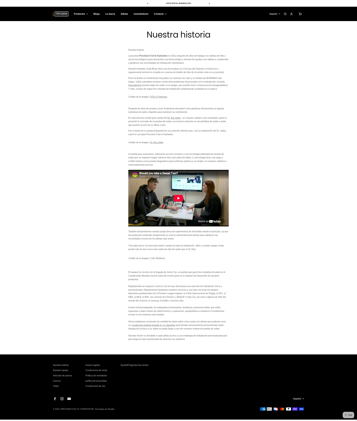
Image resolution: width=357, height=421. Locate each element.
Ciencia (57, 381)
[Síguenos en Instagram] (62, 399)
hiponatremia (134, 85)
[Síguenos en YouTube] (69, 399)
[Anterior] (147, 3)
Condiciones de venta (96, 370)
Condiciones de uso (95, 386)
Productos (79, 14)
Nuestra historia (61, 365)
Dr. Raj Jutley (174, 118)
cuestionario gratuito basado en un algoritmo (153, 325)
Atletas (124, 14)
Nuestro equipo (60, 370)
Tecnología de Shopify (104, 409)
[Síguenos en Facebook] (55, 399)
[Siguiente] (209, 3)
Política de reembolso (96, 375)
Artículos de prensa (62, 375)
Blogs (96, 14)
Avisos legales (92, 365)
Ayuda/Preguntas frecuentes (134, 365)
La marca (110, 14)
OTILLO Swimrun (158, 97)
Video (56, 386)
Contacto (159, 14)
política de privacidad (96, 381)
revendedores (141, 14)
